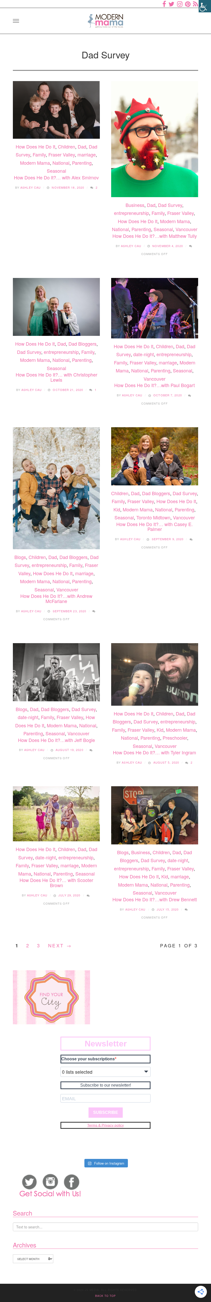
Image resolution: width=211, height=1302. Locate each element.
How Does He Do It (35, 146)
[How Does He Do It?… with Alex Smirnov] (56, 110)
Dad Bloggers (82, 343)
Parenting (82, 162)
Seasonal (56, 170)
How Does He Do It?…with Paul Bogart (154, 385)
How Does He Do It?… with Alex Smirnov (56, 177)
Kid (116, 509)
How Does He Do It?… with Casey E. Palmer (154, 526)
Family (39, 154)
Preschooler (175, 737)
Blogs (20, 557)
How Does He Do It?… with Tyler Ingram (154, 752)
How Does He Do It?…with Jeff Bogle (56, 740)
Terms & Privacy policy (105, 1125)
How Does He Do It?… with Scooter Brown (56, 882)
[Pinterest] (187, 4)
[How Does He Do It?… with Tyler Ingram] (154, 674)
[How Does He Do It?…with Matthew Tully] (154, 139)
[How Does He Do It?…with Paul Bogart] (154, 308)
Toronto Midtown (153, 517)
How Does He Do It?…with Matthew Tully (154, 235)
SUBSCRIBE (105, 1112)
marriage (86, 154)
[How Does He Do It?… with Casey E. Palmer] (154, 456)
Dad (82, 146)
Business (135, 205)
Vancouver (186, 229)
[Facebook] (164, 4)
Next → (60, 945)
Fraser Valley (61, 154)
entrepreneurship (131, 212)
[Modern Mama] (105, 19)
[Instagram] (179, 4)
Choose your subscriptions (88, 1059)
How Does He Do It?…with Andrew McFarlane (56, 598)
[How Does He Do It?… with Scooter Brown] (56, 813)
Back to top (105, 1296)
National (60, 162)
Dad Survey (170, 205)
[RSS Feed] (195, 4)
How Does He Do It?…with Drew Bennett (154, 899)
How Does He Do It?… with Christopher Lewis (56, 377)
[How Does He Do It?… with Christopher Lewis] (56, 307)
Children (66, 146)
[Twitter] (171, 4)
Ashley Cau (30, 187)
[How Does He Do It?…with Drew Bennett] (154, 815)
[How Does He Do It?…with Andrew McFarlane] (56, 488)
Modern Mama (35, 162)
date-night (143, 354)
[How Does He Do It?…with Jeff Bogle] (56, 672)
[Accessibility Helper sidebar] (205, 6)
